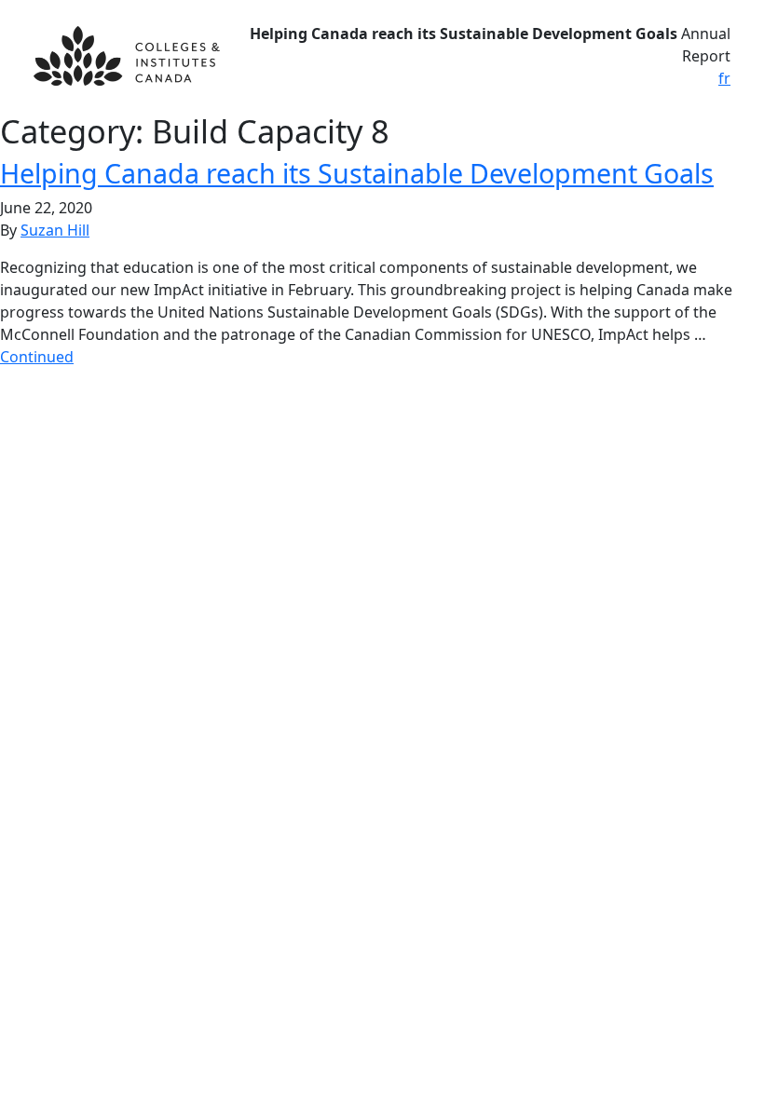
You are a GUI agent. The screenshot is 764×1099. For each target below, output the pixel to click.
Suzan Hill (54, 230)
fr (724, 78)
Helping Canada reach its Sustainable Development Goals (357, 173)
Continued (37, 356)
